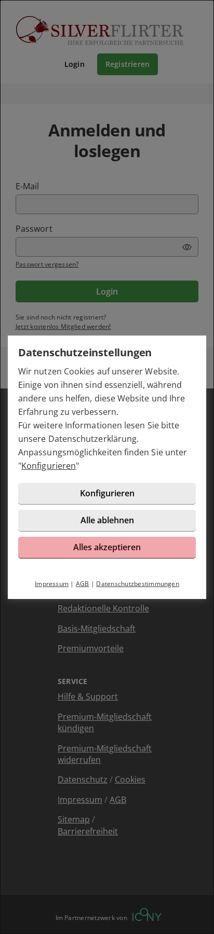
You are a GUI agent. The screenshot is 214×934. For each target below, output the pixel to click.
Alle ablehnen (107, 520)
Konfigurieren (48, 465)
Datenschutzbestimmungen (137, 583)
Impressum (52, 583)
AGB (82, 583)
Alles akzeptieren (107, 547)
